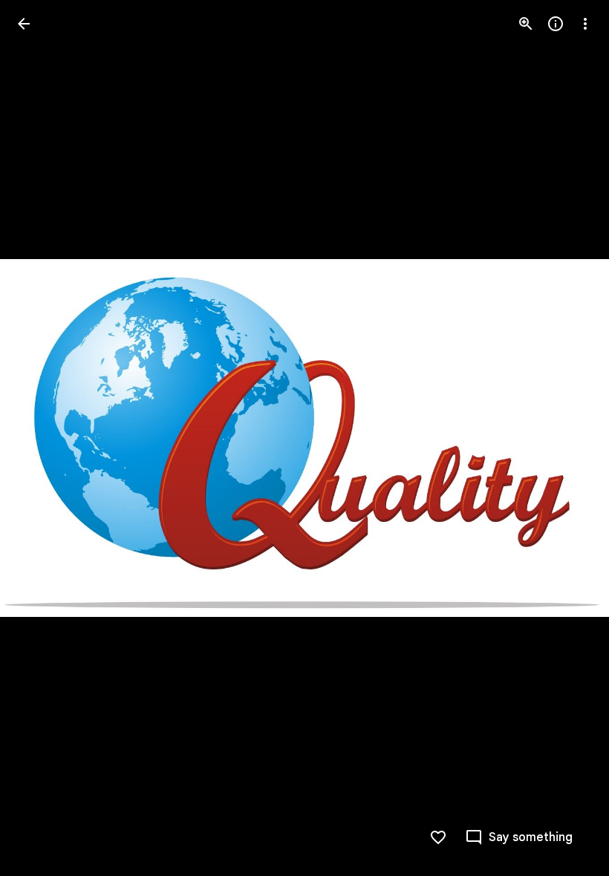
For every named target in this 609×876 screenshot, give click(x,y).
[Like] (438, 837)
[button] (567, 438)
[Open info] (555, 24)
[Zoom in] (526, 24)
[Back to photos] (24, 24)
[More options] (585, 24)
